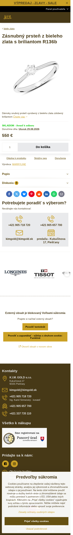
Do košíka (43, 147)
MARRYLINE (19, 164)
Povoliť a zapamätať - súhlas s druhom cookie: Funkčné (35, 336)
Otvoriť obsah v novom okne (36, 346)
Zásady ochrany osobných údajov (37, 512)
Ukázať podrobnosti (36, 528)
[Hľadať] (50, 17)
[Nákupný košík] (58, 17)
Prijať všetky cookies (36, 521)
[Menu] (66, 17)
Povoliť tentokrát (35, 326)
